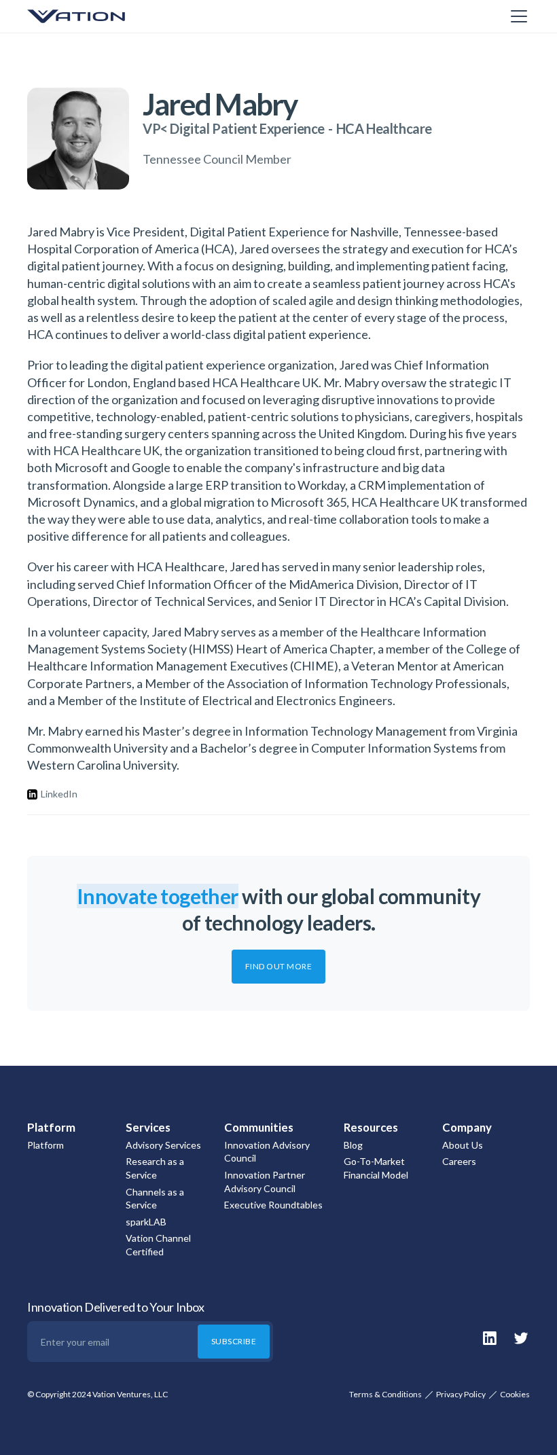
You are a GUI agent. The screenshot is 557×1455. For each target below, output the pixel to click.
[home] (95, 16)
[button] (516, 16)
